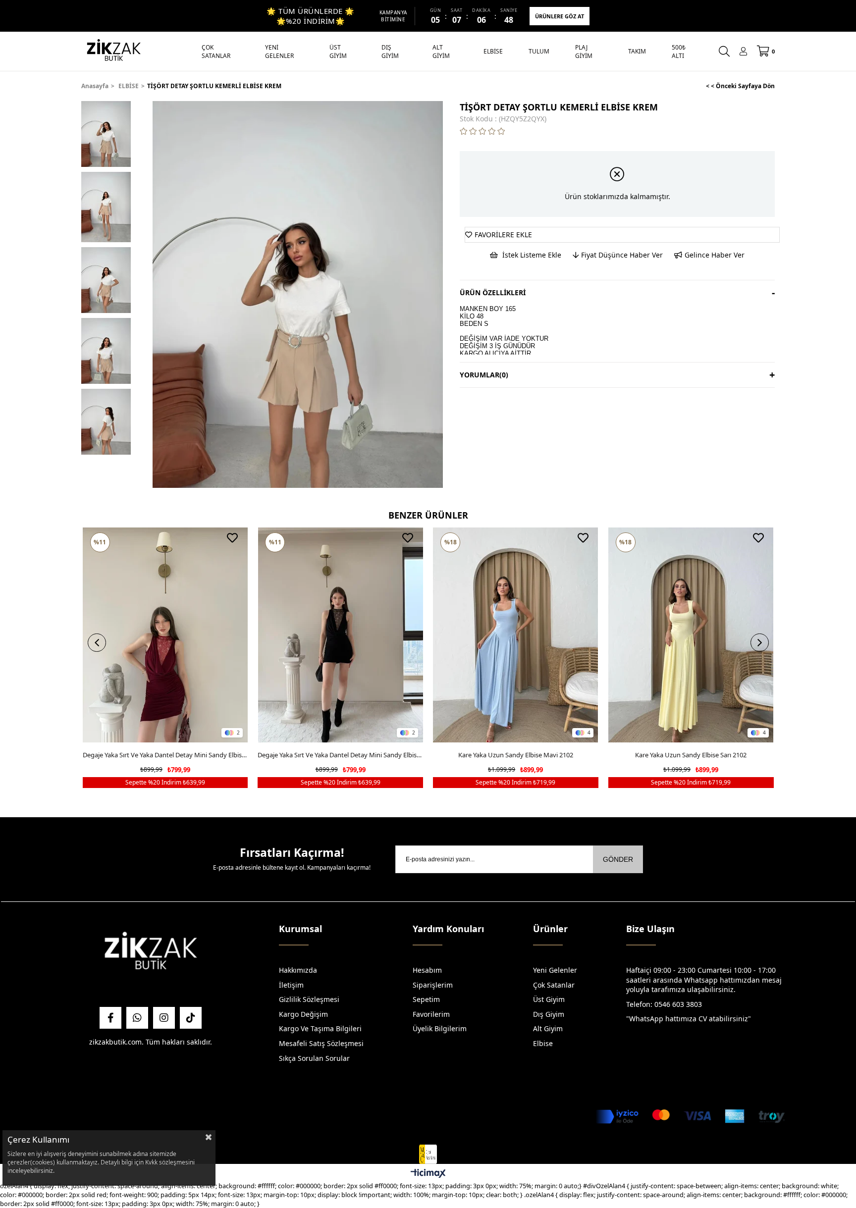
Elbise (543, 1043)
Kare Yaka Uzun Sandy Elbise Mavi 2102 (515, 754)
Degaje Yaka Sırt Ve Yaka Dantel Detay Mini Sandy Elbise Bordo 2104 (165, 754)
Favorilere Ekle (232, 537)
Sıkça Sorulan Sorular (314, 1058)
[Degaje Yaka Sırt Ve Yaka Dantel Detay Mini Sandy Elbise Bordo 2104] (165, 634)
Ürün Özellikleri (493, 292)
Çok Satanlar (554, 985)
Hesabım (427, 970)
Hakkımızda (298, 970)
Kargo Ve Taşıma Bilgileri (320, 1028)
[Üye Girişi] (743, 51)
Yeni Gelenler (555, 970)
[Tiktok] (191, 1018)
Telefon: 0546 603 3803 (664, 1004)
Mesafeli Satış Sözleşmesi (321, 1043)
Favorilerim (431, 1014)
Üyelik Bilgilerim (440, 1028)
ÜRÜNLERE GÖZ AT (559, 16)
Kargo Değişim (303, 1014)
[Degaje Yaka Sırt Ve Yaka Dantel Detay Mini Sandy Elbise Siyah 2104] (340, 634)
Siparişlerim (433, 985)
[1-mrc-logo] (427, 1154)
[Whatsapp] (137, 1018)
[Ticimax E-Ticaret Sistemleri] (428, 1174)
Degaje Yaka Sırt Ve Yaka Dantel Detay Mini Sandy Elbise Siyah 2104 (340, 754)
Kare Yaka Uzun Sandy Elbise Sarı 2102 (691, 754)
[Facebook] (110, 1018)
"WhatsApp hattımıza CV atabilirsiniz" (688, 1018)
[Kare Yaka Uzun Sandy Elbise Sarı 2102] (691, 634)
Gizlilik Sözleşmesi (309, 999)
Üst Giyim (549, 999)
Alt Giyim (548, 1028)
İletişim (291, 985)
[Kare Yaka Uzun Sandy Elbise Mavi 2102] (515, 634)
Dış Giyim (548, 1014)
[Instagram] (164, 1018)
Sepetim (426, 999)
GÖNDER (618, 859)
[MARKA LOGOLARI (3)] (150, 953)
